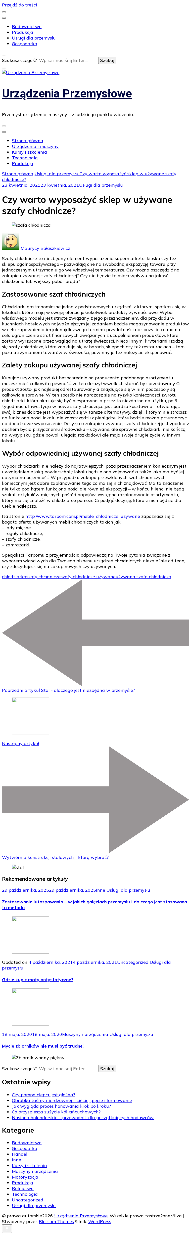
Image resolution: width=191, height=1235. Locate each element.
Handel (19, 1154)
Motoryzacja (25, 1177)
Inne (100, 890)
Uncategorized (132, 962)
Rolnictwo (23, 1188)
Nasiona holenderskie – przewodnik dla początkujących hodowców (83, 1117)
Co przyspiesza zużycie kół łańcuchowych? (56, 1112)
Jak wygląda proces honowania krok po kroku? (61, 1106)
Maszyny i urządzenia (85, 1034)
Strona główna (27, 140)
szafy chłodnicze (43, 576)
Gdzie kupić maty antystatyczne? (37, 979)
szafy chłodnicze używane (88, 576)
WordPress (99, 1221)
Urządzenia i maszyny (35, 146)
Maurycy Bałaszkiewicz (44, 248)
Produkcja (22, 32)
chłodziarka (14, 576)
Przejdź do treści (19, 5)
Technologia (25, 158)
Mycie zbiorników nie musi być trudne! (43, 1046)
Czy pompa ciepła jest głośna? (43, 1095)
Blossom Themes (56, 1221)
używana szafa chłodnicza (143, 576)
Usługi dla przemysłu (34, 38)
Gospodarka (24, 43)
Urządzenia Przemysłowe (67, 93)
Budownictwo (27, 26)
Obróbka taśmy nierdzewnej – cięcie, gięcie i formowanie (72, 1100)
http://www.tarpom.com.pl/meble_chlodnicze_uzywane (82, 516)
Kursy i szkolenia (29, 152)
